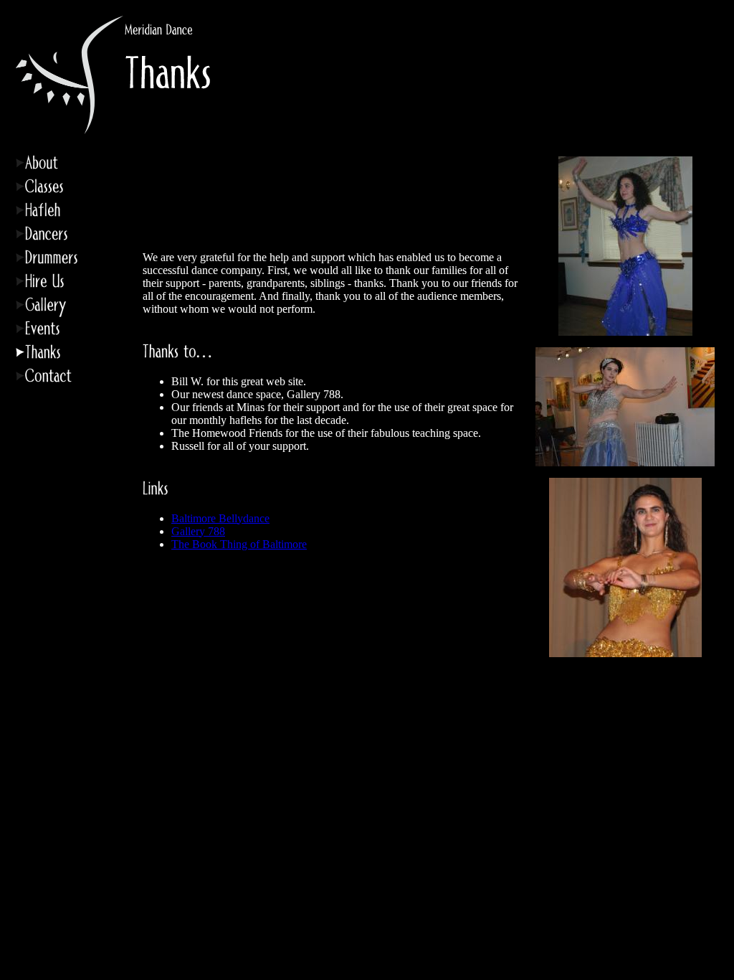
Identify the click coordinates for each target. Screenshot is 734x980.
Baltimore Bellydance (220, 518)
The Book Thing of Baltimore (239, 544)
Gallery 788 (198, 531)
